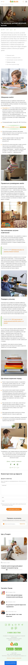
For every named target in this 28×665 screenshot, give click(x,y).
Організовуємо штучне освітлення (14, 60)
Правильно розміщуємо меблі (13, 57)
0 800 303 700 (14, 633)
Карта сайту (14, 653)
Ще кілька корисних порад (13, 64)
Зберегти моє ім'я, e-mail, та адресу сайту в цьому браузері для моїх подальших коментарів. (14, 504)
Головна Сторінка (4, 4)
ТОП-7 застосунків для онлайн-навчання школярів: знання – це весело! (14, 321)
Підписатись (22, 523)
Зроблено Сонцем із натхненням (14, 658)
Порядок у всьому (11, 62)
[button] (11, 464)
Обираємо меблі (10, 55)
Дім (9, 4)
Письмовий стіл (6, 108)
